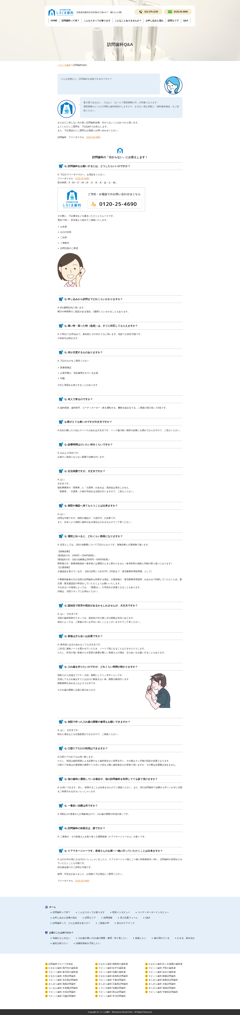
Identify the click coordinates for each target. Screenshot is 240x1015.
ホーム (52, 907)
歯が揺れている (161, 938)
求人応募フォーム (129, 917)
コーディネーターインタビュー (153, 912)
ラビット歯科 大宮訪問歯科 (62, 992)
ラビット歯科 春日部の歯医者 (63, 972)
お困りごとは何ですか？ (61, 932)
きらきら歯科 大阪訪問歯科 (162, 984)
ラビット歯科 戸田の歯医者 (162, 968)
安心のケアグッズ (126, 923)
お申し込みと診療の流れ (65, 917)
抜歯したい (140, 938)
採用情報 (107, 917)
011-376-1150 (151, 12)
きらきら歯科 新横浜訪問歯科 (163, 980)
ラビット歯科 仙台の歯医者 (162, 972)
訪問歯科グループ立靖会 (60, 964)
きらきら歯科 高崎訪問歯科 (62, 984)
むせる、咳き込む (186, 938)
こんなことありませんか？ (128, 20)
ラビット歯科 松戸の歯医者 (112, 968)
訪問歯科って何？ (70, 20)
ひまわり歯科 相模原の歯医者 (113, 964)
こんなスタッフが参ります (97, 20)
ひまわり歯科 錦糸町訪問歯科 (113, 976)
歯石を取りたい (60, 943)
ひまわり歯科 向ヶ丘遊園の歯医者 (165, 964)
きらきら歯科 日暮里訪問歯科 (113, 984)
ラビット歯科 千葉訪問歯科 (112, 980)
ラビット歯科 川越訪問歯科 (62, 996)
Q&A (185, 20)
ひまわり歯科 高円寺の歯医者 (63, 968)
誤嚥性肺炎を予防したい (88, 943)
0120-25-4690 (181, 12)
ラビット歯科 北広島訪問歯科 (63, 980)
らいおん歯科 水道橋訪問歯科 (63, 988)
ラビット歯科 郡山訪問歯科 (112, 992)
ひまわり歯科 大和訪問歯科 (62, 976)
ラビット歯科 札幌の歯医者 (112, 972)
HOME (54, 20)
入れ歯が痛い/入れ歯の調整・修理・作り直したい (103, 938)
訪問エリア (173, 20)
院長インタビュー (121, 912)
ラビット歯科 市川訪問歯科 (112, 996)
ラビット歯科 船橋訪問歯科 (162, 976)
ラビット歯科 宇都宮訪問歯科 (163, 992)
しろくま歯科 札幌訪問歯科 (112, 988)
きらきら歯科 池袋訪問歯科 (162, 988)
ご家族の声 (103, 923)
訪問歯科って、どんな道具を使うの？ (71, 923)
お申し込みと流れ (154, 20)
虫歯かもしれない (61, 938)
